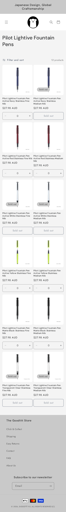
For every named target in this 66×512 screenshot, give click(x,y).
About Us (11, 465)
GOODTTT (23, 506)
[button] (6, 22)
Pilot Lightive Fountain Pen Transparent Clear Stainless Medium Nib (47, 388)
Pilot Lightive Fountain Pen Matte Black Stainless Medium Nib (47, 331)
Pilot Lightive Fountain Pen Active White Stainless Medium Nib (47, 216)
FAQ (8, 458)
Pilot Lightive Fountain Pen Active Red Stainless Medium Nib (48, 158)
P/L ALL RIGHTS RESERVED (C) (41, 506)
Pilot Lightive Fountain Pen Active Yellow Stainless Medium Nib (47, 273)
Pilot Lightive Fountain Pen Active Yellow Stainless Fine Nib (16, 273)
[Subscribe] (50, 486)
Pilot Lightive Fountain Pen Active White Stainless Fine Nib (16, 216)
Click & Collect (14, 429)
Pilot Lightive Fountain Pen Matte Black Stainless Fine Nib (16, 331)
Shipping (11, 436)
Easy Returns (12, 443)
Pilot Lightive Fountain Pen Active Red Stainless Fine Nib (17, 157)
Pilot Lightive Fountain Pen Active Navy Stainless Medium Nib (47, 101)
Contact (10, 450)
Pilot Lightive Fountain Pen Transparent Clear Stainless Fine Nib (16, 388)
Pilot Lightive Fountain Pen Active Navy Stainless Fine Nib (16, 101)
